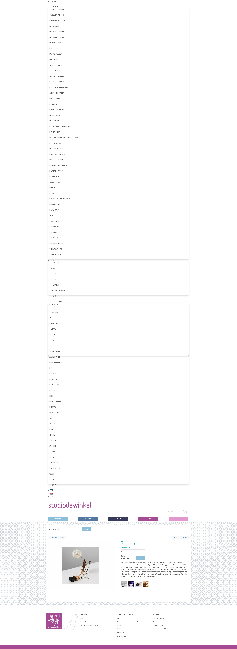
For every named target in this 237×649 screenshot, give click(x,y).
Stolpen (52, 446)
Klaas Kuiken (54, 99)
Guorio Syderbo (56, 76)
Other (52, 424)
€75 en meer (54, 285)
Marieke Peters (55, 149)
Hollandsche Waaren (58, 87)
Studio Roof (55, 238)
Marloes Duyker (56, 160)
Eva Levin (53, 48)
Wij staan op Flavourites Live (89, 625)
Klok (51, 396)
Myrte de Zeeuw (56, 171)
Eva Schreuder (55, 54)
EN (53, 496)
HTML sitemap (121, 636)
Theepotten (54, 468)
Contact (55, 485)
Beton (52, 340)
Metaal (53, 329)
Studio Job (54, 232)
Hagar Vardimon (56, 82)
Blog (54, 296)
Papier (52, 307)
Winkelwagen (121, 632)
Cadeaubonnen (158, 625)
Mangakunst (55, 413)
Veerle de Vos (55, 255)
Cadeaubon (54, 263)
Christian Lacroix (57, 21)
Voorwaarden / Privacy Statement (127, 622)
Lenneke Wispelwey (57, 110)
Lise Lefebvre (54, 121)
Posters (53, 429)
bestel (141, 558)
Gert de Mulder (56, 71)
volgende (185, 537)
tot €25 (52, 268)
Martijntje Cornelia (58, 165)
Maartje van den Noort (59, 126)
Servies (52, 435)
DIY (50, 368)
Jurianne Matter (56, 93)
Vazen (52, 474)
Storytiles (54, 221)
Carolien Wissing (56, 15)
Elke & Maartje (55, 26)
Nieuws (83, 614)
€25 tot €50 (54, 274)
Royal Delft (54, 210)
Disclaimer (120, 629)
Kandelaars (54, 385)
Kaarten (53, 379)
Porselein (54, 312)
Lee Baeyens (54, 104)
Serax (51, 216)
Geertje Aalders (56, 65)
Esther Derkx (55, 43)
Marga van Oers (56, 143)
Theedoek (53, 463)
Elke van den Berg (57, 32)
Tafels (52, 452)
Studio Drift (55, 227)
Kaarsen (53, 374)
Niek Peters (54, 177)
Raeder (52, 193)
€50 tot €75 (54, 279)
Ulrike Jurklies (55, 249)
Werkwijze (120, 625)
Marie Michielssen (57, 154)
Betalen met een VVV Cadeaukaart (164, 629)
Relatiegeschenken (159, 618)
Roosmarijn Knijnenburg (60, 199)
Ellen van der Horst (58, 37)
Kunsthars (54, 323)
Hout (52, 318)
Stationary (54, 440)
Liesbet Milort (55, 115)
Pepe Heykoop (55, 188)
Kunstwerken (55, 401)
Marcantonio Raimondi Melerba (63, 138)
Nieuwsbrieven (85, 622)
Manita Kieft (54, 132)
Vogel (52, 479)
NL (52, 491)
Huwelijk (155, 622)
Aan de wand (55, 357)
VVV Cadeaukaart (57, 290)
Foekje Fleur (54, 60)
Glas (52, 346)
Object (52, 418)
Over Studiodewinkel (126, 614)
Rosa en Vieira (55, 204)
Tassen (52, 457)
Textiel (53, 334)
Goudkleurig (55, 351)
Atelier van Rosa (56, 9)
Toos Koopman (56, 243)
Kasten (52, 390)
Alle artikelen (54, 529)
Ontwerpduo (55, 182)
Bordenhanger (55, 362)
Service (156, 614)
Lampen (52, 407)
